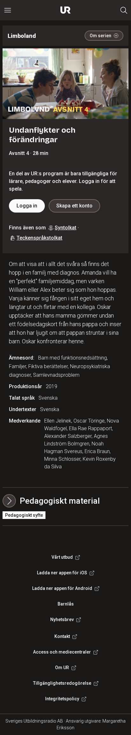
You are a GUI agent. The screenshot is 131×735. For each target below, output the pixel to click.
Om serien (100, 35)
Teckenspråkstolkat (39, 238)
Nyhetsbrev (62, 619)
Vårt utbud (62, 557)
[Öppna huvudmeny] (7, 10)
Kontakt (62, 636)
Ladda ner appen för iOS (62, 572)
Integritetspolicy (62, 698)
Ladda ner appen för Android (62, 588)
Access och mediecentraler (62, 651)
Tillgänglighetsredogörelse (62, 683)
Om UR (62, 667)
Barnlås (66, 603)
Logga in (27, 206)
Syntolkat (65, 228)
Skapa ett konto (74, 206)
